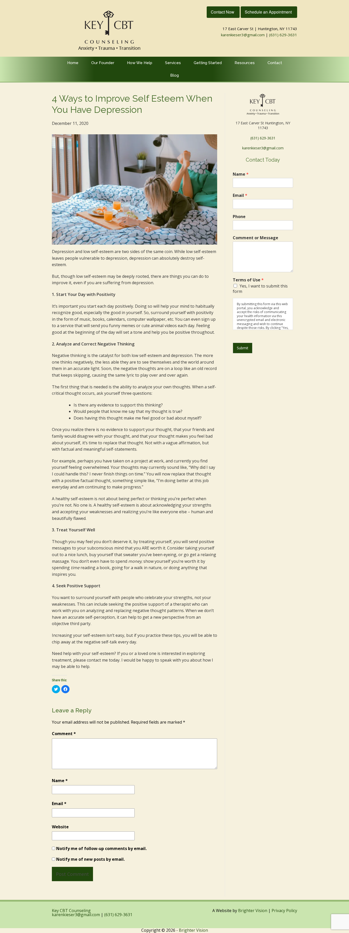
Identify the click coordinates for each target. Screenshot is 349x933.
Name (60, 780)
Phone (239, 216)
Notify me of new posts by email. (90, 859)
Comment (64, 733)
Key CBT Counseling (71, 910)
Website (60, 827)
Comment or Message (255, 238)
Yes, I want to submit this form (260, 288)
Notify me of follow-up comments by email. (101, 848)
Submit (242, 347)
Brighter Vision (252, 910)
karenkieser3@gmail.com (243, 34)
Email (59, 803)
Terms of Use (248, 280)
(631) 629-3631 (283, 34)
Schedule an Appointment (268, 12)
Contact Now (222, 12)
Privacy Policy (284, 910)
